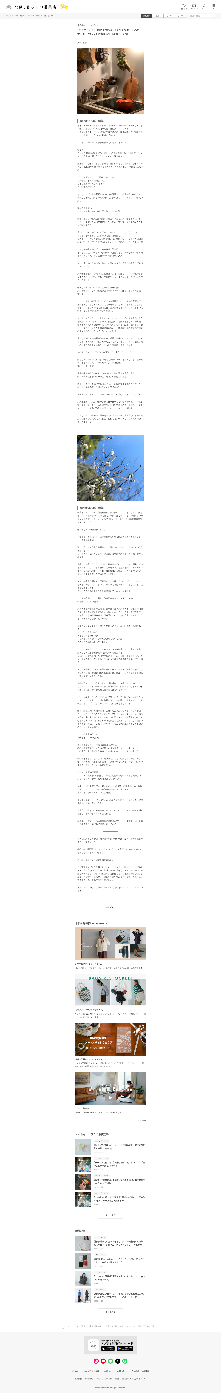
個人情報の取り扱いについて (134, 1378)
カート (204, 9)
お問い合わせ (122, 1371)
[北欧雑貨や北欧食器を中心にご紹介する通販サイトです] (36, 6)
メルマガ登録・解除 (90, 1371)
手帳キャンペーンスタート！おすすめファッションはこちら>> (29, 16)
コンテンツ (194, 9)
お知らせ (75, 1371)
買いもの (184, 9)
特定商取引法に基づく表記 (107, 1378)
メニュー (214, 9)
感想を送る (110, 907)
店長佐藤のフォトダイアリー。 (90, 25)
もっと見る (110, 1215)
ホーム (64, 1326)
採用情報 (89, 1378)
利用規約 (146, 1371)
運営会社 (78, 1378)
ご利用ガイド (108, 1371)
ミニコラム (74, 1326)
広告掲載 (135, 1371)
